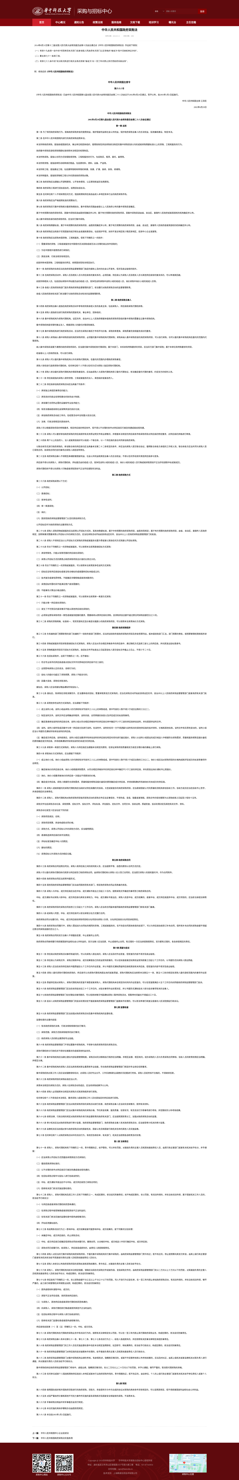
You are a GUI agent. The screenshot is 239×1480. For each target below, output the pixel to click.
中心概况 (60, 22)
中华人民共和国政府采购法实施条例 (57, 1438)
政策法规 (98, 22)
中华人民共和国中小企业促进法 (55, 1433)
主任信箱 (191, 22)
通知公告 (79, 22)
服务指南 (116, 22)
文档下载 (135, 22)
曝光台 (172, 22)
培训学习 (154, 22)
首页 (41, 22)
